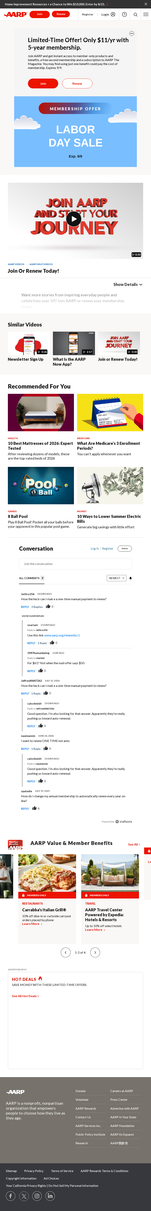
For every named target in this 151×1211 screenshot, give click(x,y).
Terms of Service (62, 1171)
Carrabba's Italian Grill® (44, 909)
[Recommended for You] (41, 412)
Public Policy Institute (90, 1134)
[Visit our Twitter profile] (24, 1196)
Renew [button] (61, 14)
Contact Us (83, 1117)
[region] (75, 688)
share (109, 606)
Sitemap (11, 1171)
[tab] (31, 578)
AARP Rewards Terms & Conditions (104, 1171)
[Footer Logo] (30, 1092)
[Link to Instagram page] (37, 1196)
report (123, 606)
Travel (90, 903)
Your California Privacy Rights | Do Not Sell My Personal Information (52, 1185)
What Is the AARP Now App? (69, 361)
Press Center (119, 1099)
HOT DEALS (24, 979)
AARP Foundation (122, 1126)
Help (124, 14)
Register (87, 14)
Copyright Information (21, 1178)
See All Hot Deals (24, 996)
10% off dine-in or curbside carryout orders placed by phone (46, 918)
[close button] (132, 33)
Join (43, 83)
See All (133, 844)
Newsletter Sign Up (25, 359)
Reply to (37, 630)
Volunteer (82, 1099)
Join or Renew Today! (33, 271)
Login (105, 14)
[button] (135, 14)
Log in (95, 548)
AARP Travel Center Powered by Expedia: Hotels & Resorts (104, 914)
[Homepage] (16, 14)
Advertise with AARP (124, 1108)
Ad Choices (51, 1178)
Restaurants (32, 903)
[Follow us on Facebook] (11, 1196)
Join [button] (39, 14)
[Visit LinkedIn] (50, 1196)
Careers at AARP (121, 1091)
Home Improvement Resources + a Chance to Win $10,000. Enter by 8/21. (55, 4)
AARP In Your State (123, 1117)
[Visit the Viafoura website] (123, 821)
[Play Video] (74, 219)
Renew (77, 83)
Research (82, 1143)
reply (25, 606)
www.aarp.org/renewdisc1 (62, 635)
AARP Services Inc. (88, 1126)
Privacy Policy (33, 1171)
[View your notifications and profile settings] (130, 578)
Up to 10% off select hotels (103, 926)
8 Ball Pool (18, 516)
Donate (81, 1091)
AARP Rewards (86, 1108)
